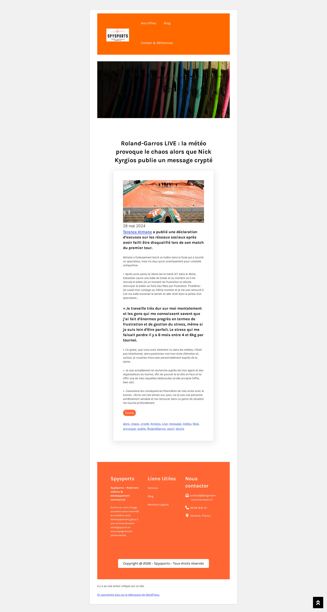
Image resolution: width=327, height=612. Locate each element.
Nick (196, 424)
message (175, 424)
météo (187, 424)
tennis (180, 429)
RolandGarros (156, 429)
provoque (129, 429)
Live (165, 424)
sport (170, 429)
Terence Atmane (137, 232)
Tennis (129, 413)
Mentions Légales (158, 504)
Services (153, 488)
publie (141, 429)
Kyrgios (156, 424)
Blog (150, 496)
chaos (135, 424)
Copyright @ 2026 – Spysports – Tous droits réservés (163, 563)
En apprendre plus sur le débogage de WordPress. (128, 594)
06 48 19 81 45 (198, 507)
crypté (145, 424)
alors (126, 424)
